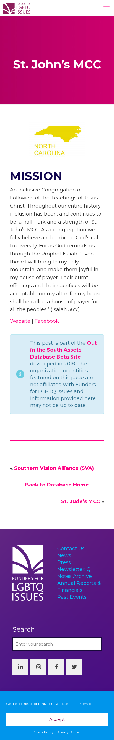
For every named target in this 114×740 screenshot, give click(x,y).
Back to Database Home (57, 485)
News (64, 555)
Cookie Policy (43, 732)
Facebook (47, 321)
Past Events (72, 597)
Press (64, 562)
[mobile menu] (106, 8)
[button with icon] (20, 667)
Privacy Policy (67, 732)
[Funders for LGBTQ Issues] (16, 8)
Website (20, 321)
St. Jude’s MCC (80, 501)
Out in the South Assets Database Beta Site (63, 350)
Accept (57, 719)
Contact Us (71, 549)
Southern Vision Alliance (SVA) (54, 468)
